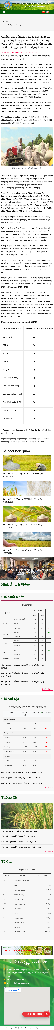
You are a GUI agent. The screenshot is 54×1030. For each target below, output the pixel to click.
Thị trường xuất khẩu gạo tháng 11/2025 (18, 836)
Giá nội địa (10, 699)
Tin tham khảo (16, 52)
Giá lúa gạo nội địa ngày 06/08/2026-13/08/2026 (21, 772)
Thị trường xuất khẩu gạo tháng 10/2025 (18, 842)
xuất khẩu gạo (19, 228)
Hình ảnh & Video (15, 584)
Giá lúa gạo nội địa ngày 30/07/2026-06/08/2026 (22, 778)
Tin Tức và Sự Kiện (30, 52)
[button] (2, 568)
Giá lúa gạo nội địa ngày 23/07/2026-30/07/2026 (21, 783)
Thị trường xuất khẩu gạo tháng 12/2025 (19, 831)
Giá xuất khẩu (12, 597)
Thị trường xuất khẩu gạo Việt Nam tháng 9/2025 (22, 847)
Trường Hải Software (40, 1028)
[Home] (4, 25)
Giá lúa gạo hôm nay (9, 56)
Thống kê (9, 798)
